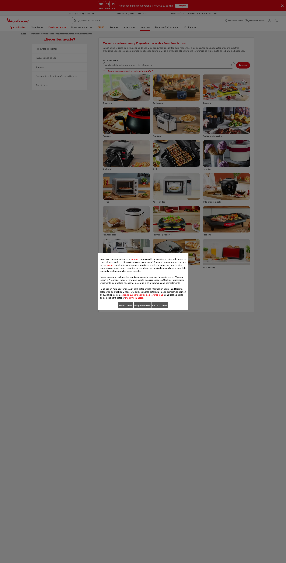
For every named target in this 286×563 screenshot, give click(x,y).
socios (134, 259)
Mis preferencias (142, 305)
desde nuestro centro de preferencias (142, 295)
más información (134, 298)
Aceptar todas (125, 305)
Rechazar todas (159, 305)
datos (110, 265)
